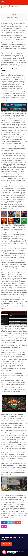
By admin (5, 6)
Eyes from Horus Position (11, 17)
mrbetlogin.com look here (7, 35)
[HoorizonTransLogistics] (6, 2)
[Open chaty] (4, 552)
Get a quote (6, 543)
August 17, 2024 (14, 6)
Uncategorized (5, 8)
